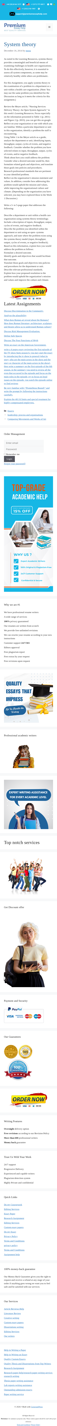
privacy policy (11, 1245)
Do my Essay (10, 1232)
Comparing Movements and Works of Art (27, 419)
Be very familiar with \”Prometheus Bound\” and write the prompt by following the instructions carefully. (27, 391)
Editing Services (11, 1209)
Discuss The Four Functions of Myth (21, 340)
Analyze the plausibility (15, 315)
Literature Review (12, 1313)
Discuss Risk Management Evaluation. (22, 331)
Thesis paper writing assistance (18, 1380)
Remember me (13, 454)
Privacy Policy (11, 1236)
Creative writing (11, 1318)
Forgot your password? (15, 463)
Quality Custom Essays (15, 1359)
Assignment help (12, 1254)
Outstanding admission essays (18, 1390)
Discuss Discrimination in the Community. (24, 311)
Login (9, 459)
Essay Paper (9, 1213)
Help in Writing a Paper (15, 1350)
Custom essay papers (14, 1227)
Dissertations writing (14, 1327)
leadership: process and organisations (25, 415)
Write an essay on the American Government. (25, 345)
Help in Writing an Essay (15, 1354)
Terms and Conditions (14, 1241)
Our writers (9, 1336)
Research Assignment (14, 1218)
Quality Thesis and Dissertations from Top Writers (27, 1363)
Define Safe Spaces (13, 336)
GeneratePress (37, 1407)
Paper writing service (14, 1394)
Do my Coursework (13, 1204)
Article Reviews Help (14, 1309)
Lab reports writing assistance (18, 1385)
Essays (11, 411)
